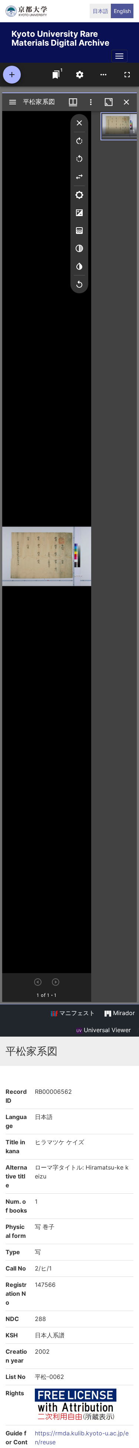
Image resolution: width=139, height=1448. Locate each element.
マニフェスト (76, 1013)
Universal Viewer (106, 1030)
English (122, 11)
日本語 (100, 11)
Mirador (123, 1013)
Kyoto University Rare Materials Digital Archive (60, 37)
